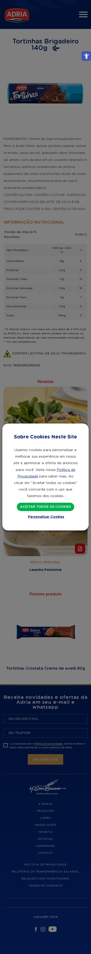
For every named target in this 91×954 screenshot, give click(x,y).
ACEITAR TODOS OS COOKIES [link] (45, 507)
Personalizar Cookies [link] (46, 517)
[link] (86, 56)
